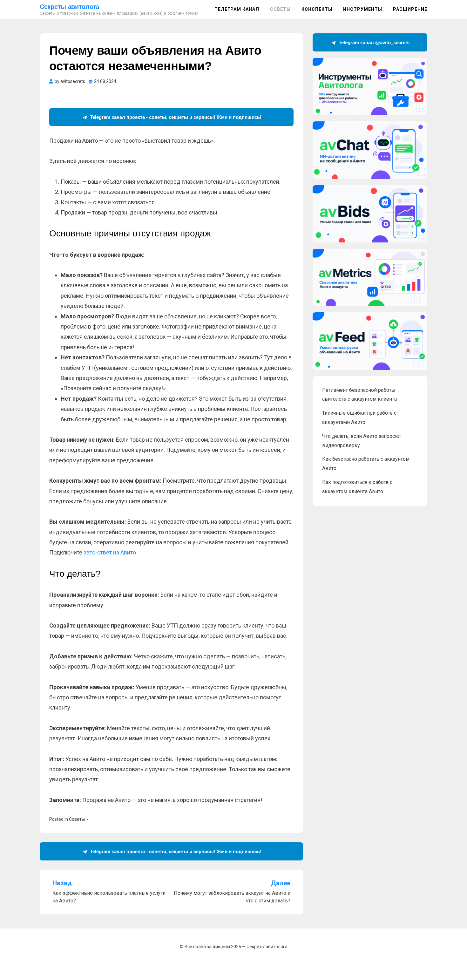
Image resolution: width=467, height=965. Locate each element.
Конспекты (316, 9)
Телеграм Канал (236, 9)
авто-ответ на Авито (110, 552)
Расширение (410, 9)
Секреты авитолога (69, 6)
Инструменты (362, 9)
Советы (280, 9)
